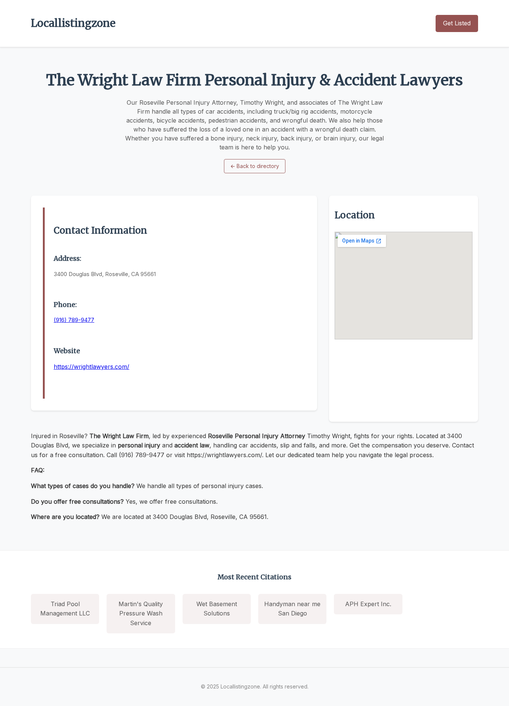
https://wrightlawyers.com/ (91, 366)
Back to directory (254, 166)
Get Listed (457, 23)
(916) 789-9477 (74, 319)
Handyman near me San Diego (292, 608)
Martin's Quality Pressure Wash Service (140, 613)
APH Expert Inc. (368, 604)
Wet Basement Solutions (216, 608)
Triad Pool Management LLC (65, 608)
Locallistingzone (73, 23)
